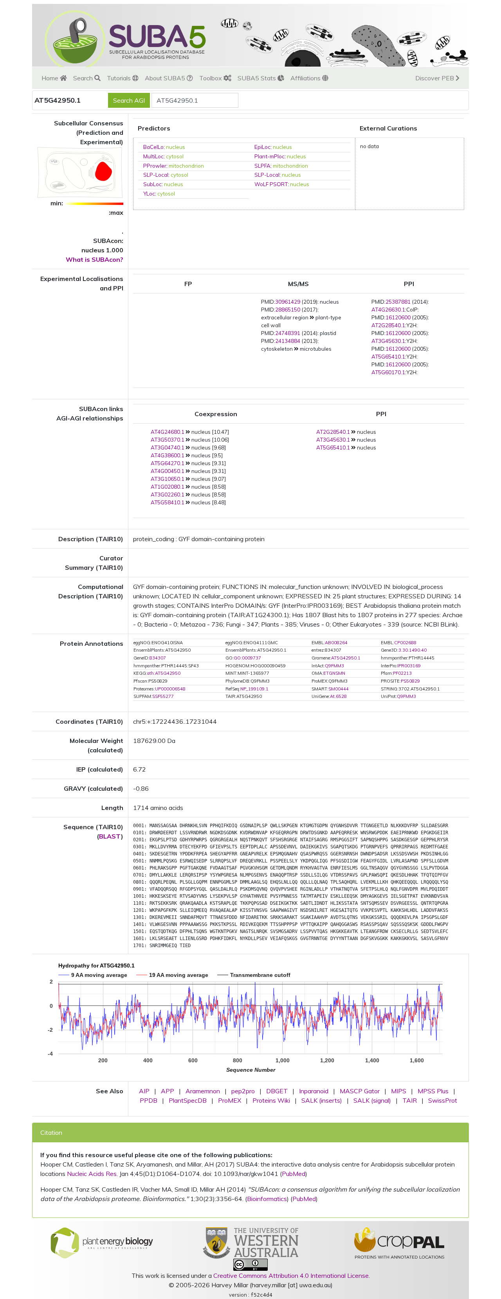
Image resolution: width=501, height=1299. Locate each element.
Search (83, 78)
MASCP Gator (360, 1091)
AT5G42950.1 (345, 658)
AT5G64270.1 (167, 463)
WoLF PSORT (271, 184)
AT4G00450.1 (167, 471)
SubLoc (152, 184)
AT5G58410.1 (167, 502)
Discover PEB (435, 78)
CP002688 (405, 642)
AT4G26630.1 (388, 309)
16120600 (398, 317)
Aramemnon (203, 1091)
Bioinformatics (267, 1199)
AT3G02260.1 (167, 494)
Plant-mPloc (269, 156)
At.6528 (338, 696)
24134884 (287, 341)
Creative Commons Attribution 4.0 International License (291, 1275)
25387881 (398, 302)
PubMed (293, 1174)
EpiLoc (262, 147)
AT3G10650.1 (167, 479)
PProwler (154, 166)
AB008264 (336, 642)
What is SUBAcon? (94, 259)
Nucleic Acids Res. (92, 1174)
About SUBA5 (166, 78)
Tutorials (119, 78)
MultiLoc (153, 156)
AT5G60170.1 (388, 372)
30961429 (287, 302)
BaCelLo (153, 147)
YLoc (149, 193)
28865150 (287, 309)
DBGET (277, 1091)
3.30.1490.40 (412, 650)
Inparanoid (313, 1091)
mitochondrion (186, 166)
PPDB (148, 1100)
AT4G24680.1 (167, 432)
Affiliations (306, 78)
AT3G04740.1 (167, 447)
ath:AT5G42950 (163, 673)
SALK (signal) (372, 1100)
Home (50, 78)
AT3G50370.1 (167, 440)
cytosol (175, 156)
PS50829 (410, 681)
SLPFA (262, 166)
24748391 (287, 333)
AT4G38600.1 (167, 455)
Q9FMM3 (334, 666)
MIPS (398, 1091)
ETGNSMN (334, 673)
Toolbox (211, 78)
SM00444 (338, 689)
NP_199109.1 (254, 689)
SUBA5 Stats (258, 78)
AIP (144, 1091)
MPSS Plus (433, 1091)
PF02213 (402, 673)
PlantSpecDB (188, 1100)
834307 (158, 658)
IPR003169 (409, 666)
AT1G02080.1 (167, 487)
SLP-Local (155, 175)
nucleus (175, 147)
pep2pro (243, 1091)
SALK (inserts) (321, 1100)
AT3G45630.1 (388, 341)
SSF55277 (163, 696)
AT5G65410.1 (388, 356)
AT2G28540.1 (388, 325)
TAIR (409, 1100)
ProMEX (229, 1100)
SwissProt (442, 1100)
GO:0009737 (247, 658)
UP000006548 (170, 689)
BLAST (110, 836)
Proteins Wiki (271, 1100)
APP (167, 1091)
